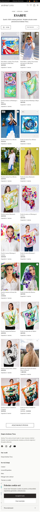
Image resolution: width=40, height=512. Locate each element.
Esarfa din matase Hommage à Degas (29, 100)
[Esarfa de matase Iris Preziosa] (29, 276)
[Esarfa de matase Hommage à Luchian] (10, 238)
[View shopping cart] (34, 5)
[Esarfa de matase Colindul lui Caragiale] (10, 392)
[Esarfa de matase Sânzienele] (29, 161)
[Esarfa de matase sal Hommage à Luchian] (29, 198)
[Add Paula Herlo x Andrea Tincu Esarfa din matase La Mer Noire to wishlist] (18, 34)
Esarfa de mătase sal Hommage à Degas (9, 101)
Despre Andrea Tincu (7, 457)
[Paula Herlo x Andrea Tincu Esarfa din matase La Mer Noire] (10, 46)
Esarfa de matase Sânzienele (27, 177)
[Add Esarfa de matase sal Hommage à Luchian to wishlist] (37, 186)
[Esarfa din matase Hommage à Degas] (29, 85)
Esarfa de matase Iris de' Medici (28, 331)
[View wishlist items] (30, 5)
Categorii (19, 11)
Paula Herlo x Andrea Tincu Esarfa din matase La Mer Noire (9, 62)
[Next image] (17, 58)
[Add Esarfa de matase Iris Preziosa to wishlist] (37, 264)
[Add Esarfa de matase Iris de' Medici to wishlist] (37, 303)
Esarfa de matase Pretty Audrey (9, 368)
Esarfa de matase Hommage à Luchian (8, 254)
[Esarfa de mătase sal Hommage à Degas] (10, 85)
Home (13, 11)
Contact (3, 467)
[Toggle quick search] (27, 5)
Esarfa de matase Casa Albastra (8, 139)
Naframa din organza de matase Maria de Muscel (28, 369)
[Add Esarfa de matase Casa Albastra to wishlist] (18, 112)
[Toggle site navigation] (37, 5)
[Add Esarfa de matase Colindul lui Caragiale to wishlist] (18, 380)
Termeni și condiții (6, 480)
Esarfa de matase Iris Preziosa (27, 292)
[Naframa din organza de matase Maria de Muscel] (29, 353)
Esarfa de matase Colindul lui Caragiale (8, 408)
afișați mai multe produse (20, 425)
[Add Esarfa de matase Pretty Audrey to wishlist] (18, 341)
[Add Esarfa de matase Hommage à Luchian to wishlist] (18, 225)
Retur (2, 473)
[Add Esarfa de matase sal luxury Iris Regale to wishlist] (18, 264)
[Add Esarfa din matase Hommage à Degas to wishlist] (37, 73)
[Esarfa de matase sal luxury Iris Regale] (10, 276)
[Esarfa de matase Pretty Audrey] (10, 353)
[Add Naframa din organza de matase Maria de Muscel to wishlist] (37, 341)
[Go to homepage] (7, 5)
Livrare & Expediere (6, 470)
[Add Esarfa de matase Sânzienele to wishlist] (37, 149)
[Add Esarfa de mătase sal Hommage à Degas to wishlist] (18, 73)
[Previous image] (15, 58)
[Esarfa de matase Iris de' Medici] (29, 316)
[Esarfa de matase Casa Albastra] (10, 124)
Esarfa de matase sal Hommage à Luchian (28, 215)
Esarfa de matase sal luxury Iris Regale (8, 293)
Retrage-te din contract (7, 477)
